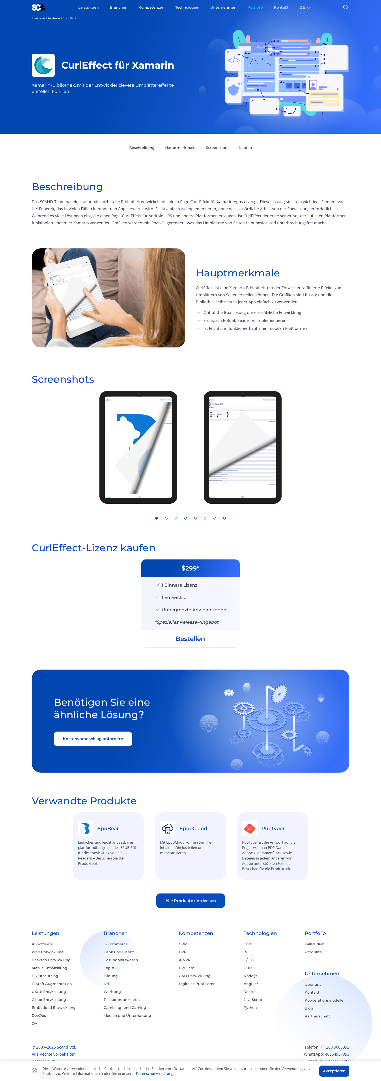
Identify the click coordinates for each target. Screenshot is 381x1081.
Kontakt (312, 992)
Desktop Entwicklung (51, 960)
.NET (248, 952)
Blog (309, 1008)
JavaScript (253, 1000)
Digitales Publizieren (197, 984)
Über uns (313, 984)
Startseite (38, 18)
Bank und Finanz (119, 952)
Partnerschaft (317, 1016)
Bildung (111, 976)
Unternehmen (322, 974)
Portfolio (315, 933)
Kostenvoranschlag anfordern (93, 738)
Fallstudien (315, 944)
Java (248, 944)
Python (250, 1008)
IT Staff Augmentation (52, 984)
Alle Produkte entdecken (190, 900)
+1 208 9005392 (335, 1047)
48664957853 (337, 1054)
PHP (248, 968)
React (249, 992)
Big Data (186, 968)
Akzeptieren (334, 1071)
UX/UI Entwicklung (49, 992)
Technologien (260, 933)
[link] (108, 846)
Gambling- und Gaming (125, 1008)
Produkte (53, 18)
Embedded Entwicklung (54, 1008)
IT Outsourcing (45, 976)
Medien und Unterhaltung (127, 1015)
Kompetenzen (196, 933)
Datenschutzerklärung (154, 1073)
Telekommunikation (122, 1000)
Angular (251, 984)
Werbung (112, 992)
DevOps (39, 1015)
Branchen (116, 933)
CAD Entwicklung (195, 976)
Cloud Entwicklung (49, 1000)
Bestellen (190, 638)
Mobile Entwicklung (49, 968)
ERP (183, 952)
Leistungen (45, 933)
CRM (183, 944)
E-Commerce (116, 944)
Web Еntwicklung (48, 952)
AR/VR (184, 960)
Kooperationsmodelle (324, 1000)
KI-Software (42, 944)
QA (34, 1023)
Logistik (111, 968)
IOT (107, 984)
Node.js (250, 976)
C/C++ (249, 960)
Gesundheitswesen (121, 960)
